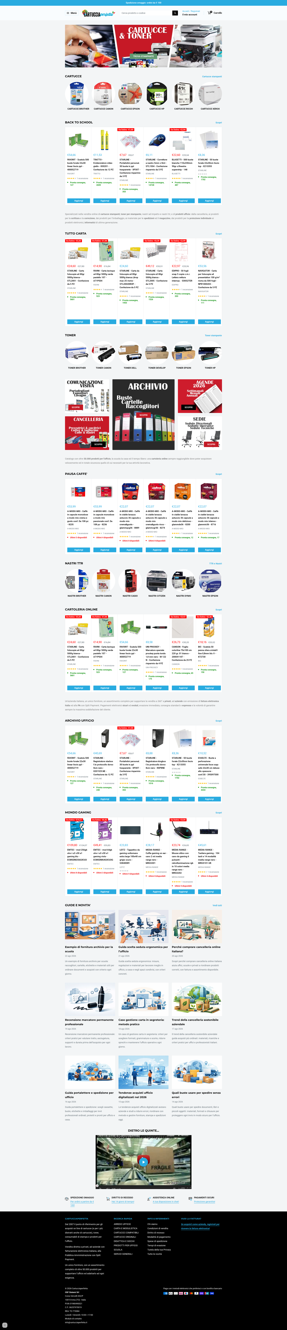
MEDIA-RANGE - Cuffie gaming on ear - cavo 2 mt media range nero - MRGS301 (156, 856)
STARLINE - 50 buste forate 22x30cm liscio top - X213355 (208, 163)
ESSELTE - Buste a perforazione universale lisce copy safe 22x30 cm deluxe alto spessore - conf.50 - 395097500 (208, 766)
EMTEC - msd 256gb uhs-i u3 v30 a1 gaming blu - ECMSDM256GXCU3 (77, 855)
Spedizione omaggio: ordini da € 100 (143, 2)
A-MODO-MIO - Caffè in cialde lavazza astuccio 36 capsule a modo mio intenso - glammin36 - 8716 (208, 518)
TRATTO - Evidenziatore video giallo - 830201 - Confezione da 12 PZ (103, 164)
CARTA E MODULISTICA (125, 1228)
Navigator (203, 291)
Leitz (122, 867)
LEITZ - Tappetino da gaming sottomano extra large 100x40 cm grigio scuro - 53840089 (130, 856)
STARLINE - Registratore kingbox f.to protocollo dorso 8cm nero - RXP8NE (156, 763)
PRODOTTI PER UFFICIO (126, 1245)
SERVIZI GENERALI (123, 1254)
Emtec (70, 864)
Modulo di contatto (73, 1318)
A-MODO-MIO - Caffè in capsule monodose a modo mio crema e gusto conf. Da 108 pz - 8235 (77, 518)
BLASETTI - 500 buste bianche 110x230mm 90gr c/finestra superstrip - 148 (182, 164)
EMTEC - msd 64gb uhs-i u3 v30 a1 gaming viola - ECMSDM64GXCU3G (103, 855)
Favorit (71, 173)
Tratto (96, 173)
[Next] (222, 95)
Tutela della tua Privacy (159, 1249)
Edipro (175, 285)
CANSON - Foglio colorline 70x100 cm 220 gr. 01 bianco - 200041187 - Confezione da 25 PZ (182, 653)
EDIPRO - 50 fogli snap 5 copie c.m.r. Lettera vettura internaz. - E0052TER (182, 276)
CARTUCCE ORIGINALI (125, 1237)
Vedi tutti (217, 905)
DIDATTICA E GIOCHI (124, 1241)
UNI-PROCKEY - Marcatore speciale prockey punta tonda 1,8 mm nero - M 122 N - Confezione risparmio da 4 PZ (156, 655)
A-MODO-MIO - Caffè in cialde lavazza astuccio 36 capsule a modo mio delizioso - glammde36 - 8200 (182, 518)
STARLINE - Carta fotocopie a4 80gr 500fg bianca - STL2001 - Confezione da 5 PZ (78, 277)
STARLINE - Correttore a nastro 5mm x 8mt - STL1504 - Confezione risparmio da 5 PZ (156, 164)
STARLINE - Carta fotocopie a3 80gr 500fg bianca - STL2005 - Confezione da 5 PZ (156, 277)
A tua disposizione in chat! (166, 1201)
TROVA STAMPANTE (143, 56)
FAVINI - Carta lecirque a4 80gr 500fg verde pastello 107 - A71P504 (104, 276)
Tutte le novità (154, 1254)
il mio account (189, 14)
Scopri (219, 122)
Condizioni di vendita (157, 1228)
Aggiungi (78, 200)
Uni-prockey (152, 667)
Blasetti (176, 173)
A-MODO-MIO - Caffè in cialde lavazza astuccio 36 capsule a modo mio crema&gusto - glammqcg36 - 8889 (130, 519)
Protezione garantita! (204, 1201)
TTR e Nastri (215, 563)
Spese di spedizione (157, 1241)
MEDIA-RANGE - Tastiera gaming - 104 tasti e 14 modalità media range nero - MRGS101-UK (208, 856)
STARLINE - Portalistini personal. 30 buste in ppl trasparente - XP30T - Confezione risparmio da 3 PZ (130, 168)
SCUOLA (118, 1249)
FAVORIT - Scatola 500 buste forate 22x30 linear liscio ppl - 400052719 (78, 164)
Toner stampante (213, 335)
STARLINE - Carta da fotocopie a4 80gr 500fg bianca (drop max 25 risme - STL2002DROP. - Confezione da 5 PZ (129, 279)
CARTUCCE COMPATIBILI (126, 1232)
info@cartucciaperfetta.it (76, 1322)
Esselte (202, 778)
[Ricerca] (175, 13)
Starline (124, 180)
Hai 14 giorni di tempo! (123, 1201)
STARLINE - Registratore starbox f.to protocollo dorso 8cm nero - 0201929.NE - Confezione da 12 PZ (103, 766)
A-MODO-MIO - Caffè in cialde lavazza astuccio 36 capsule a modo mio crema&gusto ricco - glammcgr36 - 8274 (156, 519)
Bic (199, 661)
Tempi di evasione (156, 1245)
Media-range (152, 867)
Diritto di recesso (155, 1232)
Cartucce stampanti (212, 76)
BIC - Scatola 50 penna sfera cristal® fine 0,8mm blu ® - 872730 (208, 652)
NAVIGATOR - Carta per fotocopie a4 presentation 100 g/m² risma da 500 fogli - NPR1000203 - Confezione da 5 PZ (209, 279)
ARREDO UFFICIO (122, 1224)
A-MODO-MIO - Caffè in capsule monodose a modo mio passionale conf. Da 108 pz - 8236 (103, 518)
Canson (175, 664)
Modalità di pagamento (159, 1237)
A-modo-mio (73, 528)
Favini (96, 285)
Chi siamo (152, 1224)
